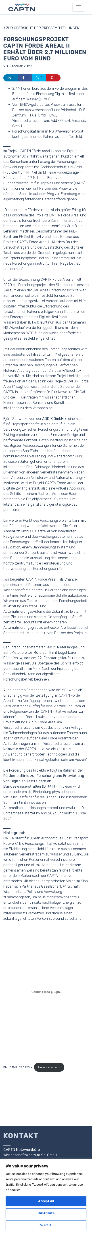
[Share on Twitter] (39, 77)
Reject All (46, 1225)
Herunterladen (48, 1067)
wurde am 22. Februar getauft (45, 658)
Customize (46, 1213)
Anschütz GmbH (17, 531)
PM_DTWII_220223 (16, 1067)
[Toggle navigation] (78, 7)
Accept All (46, 1201)
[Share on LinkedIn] (10, 77)
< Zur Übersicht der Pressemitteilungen (41, 28)
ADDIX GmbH (53, 419)
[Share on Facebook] (25, 77)
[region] (46, 1197)
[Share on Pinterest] (53, 77)
